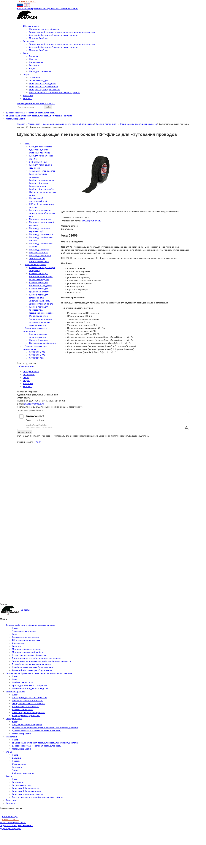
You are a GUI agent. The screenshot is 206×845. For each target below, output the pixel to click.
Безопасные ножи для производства (35, 347)
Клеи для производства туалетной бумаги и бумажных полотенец (40, 149)
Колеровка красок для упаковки (44, 89)
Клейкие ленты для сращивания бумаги (39, 290)
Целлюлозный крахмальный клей (38, 199)
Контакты (27, 98)
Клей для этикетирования (41, 179)
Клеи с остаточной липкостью (38, 175)
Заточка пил (35, 77)
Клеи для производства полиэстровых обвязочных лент (42, 213)
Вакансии (33, 56)
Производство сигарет (40, 255)
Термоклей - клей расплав (42, 170)
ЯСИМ (38, 441)
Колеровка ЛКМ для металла (43, 86)
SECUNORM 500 (37, 351)
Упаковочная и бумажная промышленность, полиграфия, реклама (61, 123)
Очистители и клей (38, 315)
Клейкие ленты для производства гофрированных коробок (41, 309)
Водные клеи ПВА (38, 161)
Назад (15, 627)
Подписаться (24, 432)
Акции (32, 68)
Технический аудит (38, 80)
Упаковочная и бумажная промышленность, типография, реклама (62, 31)
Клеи (27, 143)
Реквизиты (34, 65)
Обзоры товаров (31, 25)
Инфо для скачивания (40, 71)
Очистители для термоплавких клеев (39, 260)
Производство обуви (39, 249)
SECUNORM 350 (37, 354)
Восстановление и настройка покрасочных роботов (54, 92)
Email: (13, 822)
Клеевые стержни (37, 185)
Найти (48, 106)
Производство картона (40, 219)
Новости (33, 59)
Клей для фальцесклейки (41, 188)
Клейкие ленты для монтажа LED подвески (40, 284)
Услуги (26, 74)
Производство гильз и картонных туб (39, 230)
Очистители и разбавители (42, 342)
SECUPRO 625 (36, 358)
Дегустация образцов (10, 828)
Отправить (6, 491)
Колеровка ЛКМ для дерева (42, 83)
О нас (26, 53)
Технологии (29, 40)
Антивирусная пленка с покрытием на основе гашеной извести (40, 321)
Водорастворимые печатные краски (38, 335)
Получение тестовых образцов (44, 28)
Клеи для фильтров (38, 182)
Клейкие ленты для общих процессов (138, 123)
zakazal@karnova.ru (91, 220)
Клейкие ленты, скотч (106, 123)
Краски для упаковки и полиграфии (35, 329)
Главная (21, 123)
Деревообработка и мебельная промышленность (53, 34)
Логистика (28, 95)
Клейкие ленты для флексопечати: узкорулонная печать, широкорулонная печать (41, 299)
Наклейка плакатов (38, 252)
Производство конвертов (41, 234)
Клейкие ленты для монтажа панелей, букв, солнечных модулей (41, 276)
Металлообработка (38, 37)
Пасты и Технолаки (38, 339)
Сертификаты (36, 62)
